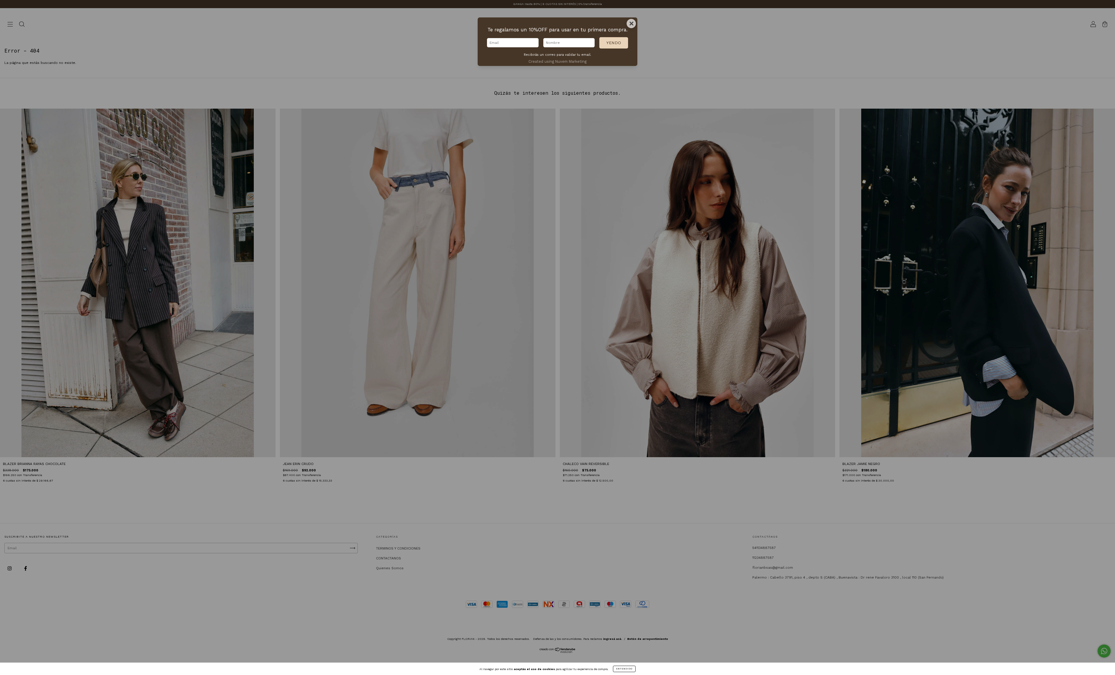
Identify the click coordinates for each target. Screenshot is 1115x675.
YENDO (613, 42)
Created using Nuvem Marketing (557, 61)
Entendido (624, 668)
